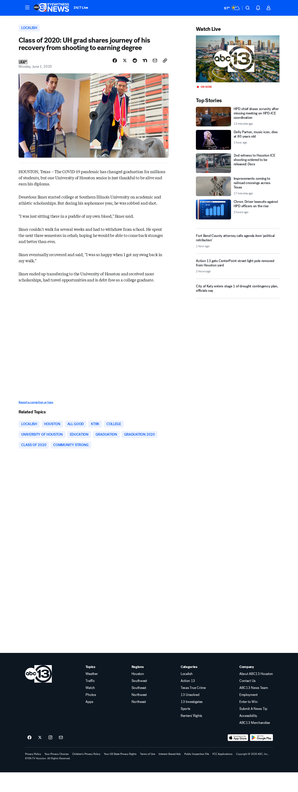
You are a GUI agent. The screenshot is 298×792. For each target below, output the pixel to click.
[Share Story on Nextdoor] (145, 60)
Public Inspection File (196, 754)
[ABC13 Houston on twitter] (40, 737)
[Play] (237, 58)
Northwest (139, 695)
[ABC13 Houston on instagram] (50, 737)
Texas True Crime (193, 688)
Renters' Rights (191, 716)
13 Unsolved (190, 695)
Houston (138, 674)
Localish (186, 674)
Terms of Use (147, 754)
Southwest (139, 681)
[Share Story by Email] (155, 60)
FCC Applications (222, 754)
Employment (248, 695)
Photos (91, 695)
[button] (27, 7)
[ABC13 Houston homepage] (51, 8)
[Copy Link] (165, 60)
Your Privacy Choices (57, 754)
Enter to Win (248, 702)
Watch (90, 688)
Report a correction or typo (36, 402)
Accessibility (248, 716)
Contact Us (247, 681)
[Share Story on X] (124, 60)
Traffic (90, 681)
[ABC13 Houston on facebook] (29, 737)
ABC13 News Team (253, 688)
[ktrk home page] (38, 674)
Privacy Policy (33, 754)
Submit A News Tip (253, 709)
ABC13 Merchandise (254, 723)
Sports (185, 709)
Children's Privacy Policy (86, 754)
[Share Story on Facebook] (114, 60)
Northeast (139, 702)
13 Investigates (191, 702)
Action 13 (188, 681)
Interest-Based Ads (170, 754)
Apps (89, 702)
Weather (92, 674)
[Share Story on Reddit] (135, 60)
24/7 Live (81, 7)
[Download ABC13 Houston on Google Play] (261, 737)
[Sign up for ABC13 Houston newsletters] (61, 737)
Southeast (139, 688)
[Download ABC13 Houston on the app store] (238, 737)
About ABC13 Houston (256, 674)
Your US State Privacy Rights (120, 754)
